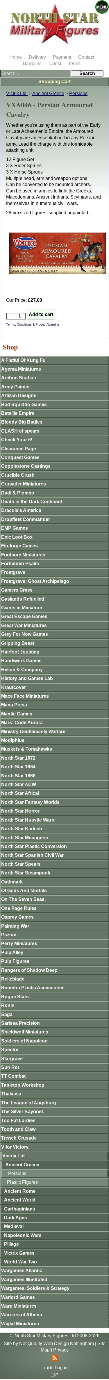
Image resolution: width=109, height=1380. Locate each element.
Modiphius (12, 740)
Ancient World (19, 1199)
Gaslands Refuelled (22, 599)
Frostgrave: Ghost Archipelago (35, 581)
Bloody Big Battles (21, 421)
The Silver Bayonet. (22, 1111)
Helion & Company (22, 669)
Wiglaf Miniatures (20, 1323)
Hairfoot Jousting (20, 651)
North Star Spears (21, 864)
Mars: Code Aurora (22, 722)
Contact (86, 57)
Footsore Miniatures (23, 554)
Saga (6, 1014)
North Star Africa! (20, 793)
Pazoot (9, 934)
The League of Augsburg (28, 1102)
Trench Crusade (19, 1138)
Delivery (37, 57)
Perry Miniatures (19, 943)
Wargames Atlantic (21, 1270)
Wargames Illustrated (24, 1279)
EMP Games (14, 528)
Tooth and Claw (18, 1129)
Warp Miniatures (19, 1306)
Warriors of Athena (21, 1314)
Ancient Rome (19, 1191)
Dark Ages (15, 1217)
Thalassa (11, 1093)
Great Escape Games (24, 616)
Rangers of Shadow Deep (29, 970)
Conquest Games (20, 457)
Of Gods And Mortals (24, 890)
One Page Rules (19, 908)
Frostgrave (13, 572)
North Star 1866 (18, 775)
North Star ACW (18, 784)
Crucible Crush (18, 475)
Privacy (61, 1349)
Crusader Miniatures (23, 483)
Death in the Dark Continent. (32, 501)
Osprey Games (17, 917)
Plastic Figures (22, 1182)
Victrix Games (19, 1253)
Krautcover (13, 687)
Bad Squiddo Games (24, 404)
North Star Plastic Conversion (34, 846)
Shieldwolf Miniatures (24, 1031)
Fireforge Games (19, 545)
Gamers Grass (17, 590)
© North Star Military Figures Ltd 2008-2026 (54, 1335)
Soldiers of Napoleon (24, 1040)
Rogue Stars (15, 996)
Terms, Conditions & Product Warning (32, 324)
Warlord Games (18, 1297)
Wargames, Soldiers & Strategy (35, 1288)
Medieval (14, 1226)
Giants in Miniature (21, 607)
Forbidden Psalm (20, 563)
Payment (62, 57)
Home (15, 57)
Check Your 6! (16, 439)
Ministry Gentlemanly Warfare (33, 731)
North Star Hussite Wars (27, 819)
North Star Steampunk (25, 872)
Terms (74, 63)
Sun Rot (10, 1067)
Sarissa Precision (20, 1023)
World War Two (20, 1261)
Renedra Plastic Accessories (33, 987)
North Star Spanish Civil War (32, 855)
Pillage (11, 1244)
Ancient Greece (48, 93)
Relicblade (12, 978)
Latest (55, 63)
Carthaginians (19, 1208)
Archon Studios (18, 377)
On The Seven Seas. (23, 899)
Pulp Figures (15, 961)
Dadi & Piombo (17, 492)
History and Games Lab (27, 678)
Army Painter (15, 386)
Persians (78, 93)
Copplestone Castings (26, 466)
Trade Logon (55, 1367)
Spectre (9, 1049)
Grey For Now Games (24, 634)
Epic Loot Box (17, 537)
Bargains (32, 63)
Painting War (15, 926)
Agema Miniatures (21, 369)
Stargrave (12, 1058)
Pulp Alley (12, 952)
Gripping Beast (17, 643)
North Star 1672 (18, 758)
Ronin (8, 1005)
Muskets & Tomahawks (26, 749)
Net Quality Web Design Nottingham (56, 1343)
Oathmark (12, 881)
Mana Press (14, 704)
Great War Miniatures (24, 625)
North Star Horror (20, 810)
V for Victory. (15, 1147)
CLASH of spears (20, 431)
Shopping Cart (54, 81)
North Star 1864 (18, 766)
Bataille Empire (17, 413)
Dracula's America (21, 510)
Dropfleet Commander (25, 519)
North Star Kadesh (21, 828)
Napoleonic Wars (23, 1235)
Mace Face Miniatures (25, 696)
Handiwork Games (21, 660)
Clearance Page (18, 448)
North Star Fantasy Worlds (30, 802)
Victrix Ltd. (17, 93)
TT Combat (13, 1076)
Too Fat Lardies (18, 1120)
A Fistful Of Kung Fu (23, 360)
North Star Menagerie (24, 837)
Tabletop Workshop (22, 1085)
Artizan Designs (18, 395)
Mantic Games (16, 713)
